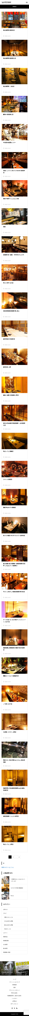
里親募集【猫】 (7, 952)
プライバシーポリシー (14, 990)
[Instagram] (12, 1008)
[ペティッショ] (6, 2)
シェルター (14, 998)
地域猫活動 (6, 940)
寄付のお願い (14, 993)
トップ (14, 979)
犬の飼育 (5, 944)
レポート (5, 932)
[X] (14, 1008)
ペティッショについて (14, 982)
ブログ (4, 913)
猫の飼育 (5, 948)
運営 (14, 987)
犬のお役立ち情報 (8, 921)
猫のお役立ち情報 (8, 925)
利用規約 (14, 984)
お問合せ (14, 1001)
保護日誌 (5, 936)
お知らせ (5, 909)
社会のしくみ (7, 929)
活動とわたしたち (8, 917)
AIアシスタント (14, 1003)
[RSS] (17, 1008)
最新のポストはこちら (8, 867)
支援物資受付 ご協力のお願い (14, 995)
